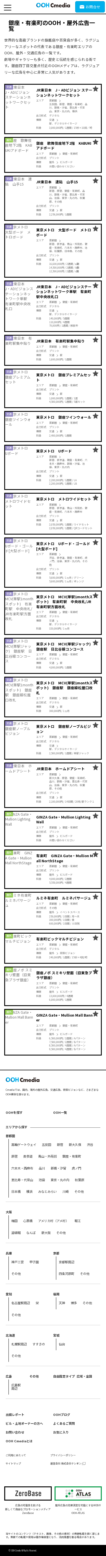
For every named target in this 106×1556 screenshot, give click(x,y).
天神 (62, 1303)
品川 (42, 1168)
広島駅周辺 (16, 1386)
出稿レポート (15, 1414)
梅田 (14, 1220)
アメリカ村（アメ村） (53, 1220)
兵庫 (9, 1253)
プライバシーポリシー (63, 1455)
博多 (74, 1303)
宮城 (56, 1335)
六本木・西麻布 (22, 1168)
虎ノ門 (76, 1168)
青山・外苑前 (47, 1156)
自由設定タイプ (64, 1376)
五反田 (46, 1144)
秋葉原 (79, 1179)
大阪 (9, 1212)
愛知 (9, 1294)
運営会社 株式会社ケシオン (65, 1463)
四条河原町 (66, 1273)
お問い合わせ (15, 1432)
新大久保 (75, 1144)
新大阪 (46, 1232)
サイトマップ (13, 1463)
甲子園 (34, 1262)
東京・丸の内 (60, 1179)
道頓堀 (16, 1232)
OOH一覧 (60, 1112)
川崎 (65, 1191)
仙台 (62, 1344)
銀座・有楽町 (71, 1156)
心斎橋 (28, 1220)
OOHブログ (61, 1414)
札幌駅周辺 (19, 1344)
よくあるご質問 (64, 1423)
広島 (9, 1376)
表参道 (28, 1156)
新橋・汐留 (58, 1168)
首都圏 (10, 1135)
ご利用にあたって (16, 1455)
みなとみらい (47, 1191)
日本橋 (16, 1191)
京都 (56, 1253)
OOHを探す (14, 1112)
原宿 (14, 1156)
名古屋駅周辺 (20, 1303)
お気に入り (61, 1432)
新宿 (60, 1144)
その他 (79, 1191)
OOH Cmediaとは (19, 1441)
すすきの (39, 1344)
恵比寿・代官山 (22, 1179)
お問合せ (93, 6)
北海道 (10, 1335)
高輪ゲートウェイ (23, 1144)
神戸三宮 (17, 1262)
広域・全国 (84, 1376)
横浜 (29, 1191)
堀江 (77, 1220)
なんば (31, 1232)
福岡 (56, 1294)
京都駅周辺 (66, 1262)
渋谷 (90, 1144)
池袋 (42, 1179)
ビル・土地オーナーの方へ (24, 1423)
